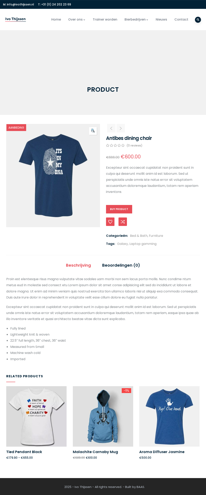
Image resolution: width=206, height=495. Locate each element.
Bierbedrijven (135, 19)
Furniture (156, 235)
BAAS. (141, 487)
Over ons (75, 19)
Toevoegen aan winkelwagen (74, 427)
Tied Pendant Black (24, 451)
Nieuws (161, 19)
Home (56, 19)
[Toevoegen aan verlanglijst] (110, 221)
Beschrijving (78, 265)
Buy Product (119, 209)
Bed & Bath (138, 235)
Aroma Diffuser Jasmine (161, 451)
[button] (93, 131)
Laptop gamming (143, 243)
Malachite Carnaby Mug (95, 451)
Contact (181, 19)
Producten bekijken (8, 427)
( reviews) (134, 146)
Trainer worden (105, 19)
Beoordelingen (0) (121, 265)
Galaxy (122, 243)
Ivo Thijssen (83, 487)
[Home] (15, 20)
